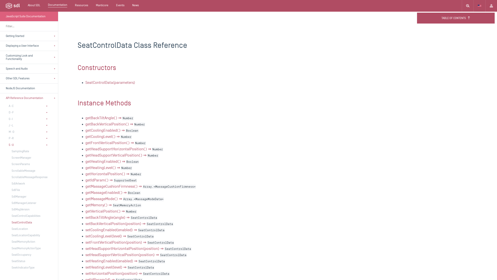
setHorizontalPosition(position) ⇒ (127, 273)
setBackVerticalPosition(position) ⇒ (129, 224)
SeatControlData (22, 222)
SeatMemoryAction (23, 241)
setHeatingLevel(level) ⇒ (119, 267)
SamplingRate (20, 151)
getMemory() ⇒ (113, 205)
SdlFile (16, 190)
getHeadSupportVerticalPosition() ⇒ (121, 155)
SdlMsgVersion (21, 209)
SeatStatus (18, 261)
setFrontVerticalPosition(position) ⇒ (129, 242)
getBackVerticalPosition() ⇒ (115, 124)
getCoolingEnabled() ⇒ (111, 130)
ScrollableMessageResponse (27, 177)
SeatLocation (20, 229)
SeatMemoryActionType (26, 248)
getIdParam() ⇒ (111, 180)
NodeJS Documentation (20, 88)
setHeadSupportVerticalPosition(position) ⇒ (135, 255)
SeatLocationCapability (26, 235)
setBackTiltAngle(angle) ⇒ (121, 217)
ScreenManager (21, 157)
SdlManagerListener (24, 203)
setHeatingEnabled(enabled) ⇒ (125, 261)
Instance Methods (104, 103)
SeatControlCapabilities (26, 216)
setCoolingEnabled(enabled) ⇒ (124, 230)
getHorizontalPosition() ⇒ (113, 174)
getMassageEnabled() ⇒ (112, 193)
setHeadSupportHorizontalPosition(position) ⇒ (138, 249)
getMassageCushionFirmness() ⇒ (140, 186)
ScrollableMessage (23, 170)
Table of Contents (453, 18)
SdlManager (19, 196)
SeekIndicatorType (23, 267)
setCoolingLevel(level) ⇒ (119, 236)
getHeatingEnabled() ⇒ (112, 161)
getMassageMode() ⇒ (124, 199)
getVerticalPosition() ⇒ (110, 211)
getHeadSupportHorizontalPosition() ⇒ (124, 149)
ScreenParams (21, 164)
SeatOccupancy (21, 254)
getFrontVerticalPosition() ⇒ (115, 143)
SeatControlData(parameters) (110, 82)
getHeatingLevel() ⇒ (108, 168)
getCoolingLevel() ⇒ (108, 137)
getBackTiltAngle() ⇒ (109, 118)
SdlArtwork (18, 183)
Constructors (97, 68)
